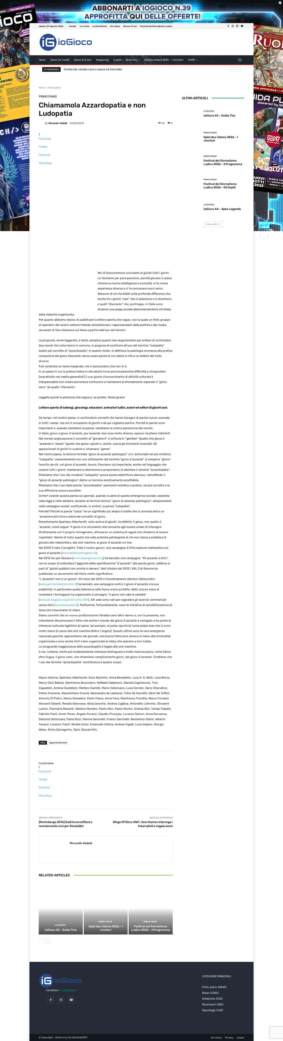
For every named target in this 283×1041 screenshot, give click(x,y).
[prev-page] (41, 940)
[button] (239, 60)
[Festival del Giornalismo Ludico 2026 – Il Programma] (151, 908)
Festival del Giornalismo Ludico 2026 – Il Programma (150, 928)
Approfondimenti (58, 742)
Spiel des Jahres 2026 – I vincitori (106, 928)
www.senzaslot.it (65, 605)
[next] (238, 69)
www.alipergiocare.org (88, 558)
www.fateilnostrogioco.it (79, 553)
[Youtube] (242, 26)
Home (42, 87)
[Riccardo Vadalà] (42, 123)
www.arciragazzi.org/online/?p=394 (63, 599)
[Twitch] (237, 26)
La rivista (60, 925)
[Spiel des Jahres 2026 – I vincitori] (106, 908)
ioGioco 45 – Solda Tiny (61, 930)
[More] (106, 170)
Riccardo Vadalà (58, 123)
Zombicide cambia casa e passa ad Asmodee (93, 69)
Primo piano (54, 87)
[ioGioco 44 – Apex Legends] (191, 207)
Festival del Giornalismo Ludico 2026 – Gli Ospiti (220, 185)
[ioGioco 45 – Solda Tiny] (61, 908)
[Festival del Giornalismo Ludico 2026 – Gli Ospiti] (191, 183)
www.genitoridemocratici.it (57, 584)
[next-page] (47, 940)
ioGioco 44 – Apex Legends (222, 209)
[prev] (232, 69)
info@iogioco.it (67, 990)
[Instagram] (232, 26)
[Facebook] (228, 26)
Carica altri (212, 224)
